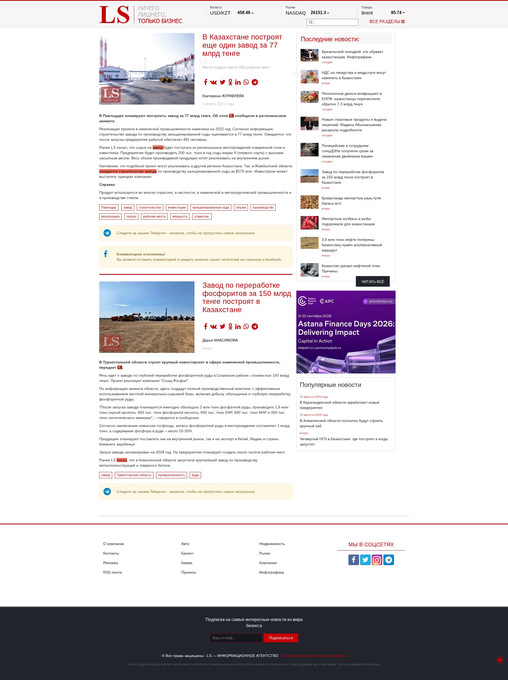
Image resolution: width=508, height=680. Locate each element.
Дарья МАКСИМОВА (220, 340)
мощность (180, 216)
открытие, (202, 216)
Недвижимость (272, 544)
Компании (268, 563)
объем (241, 207)
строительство (150, 207)
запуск (131, 216)
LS (231, 116)
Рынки (264, 553)
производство (263, 207)
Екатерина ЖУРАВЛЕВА (223, 96)
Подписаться (281, 638)
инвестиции (177, 207)
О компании (113, 544)
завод (158, 147)
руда (195, 475)
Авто (185, 544)
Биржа (186, 563)
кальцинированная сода (211, 207)
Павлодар (108, 207)
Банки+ (187, 553)
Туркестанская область (134, 475)
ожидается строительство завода (128, 171)
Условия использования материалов (314, 656)
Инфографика (271, 572)
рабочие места (154, 216)
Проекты (188, 572)
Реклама (110, 563)
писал (122, 460)
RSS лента (112, 572)
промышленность (171, 475)
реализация (110, 216)
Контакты (111, 553)
